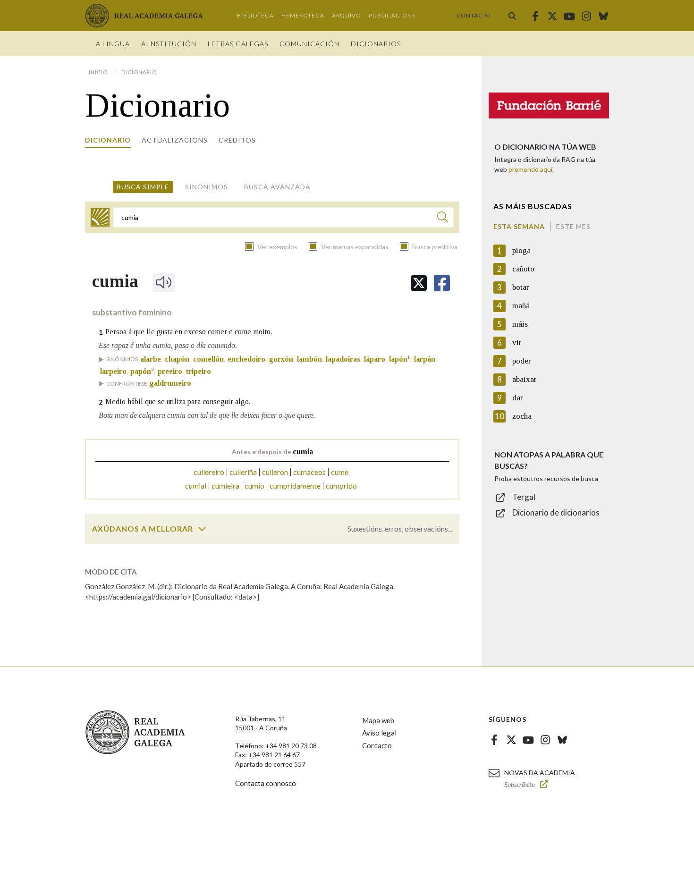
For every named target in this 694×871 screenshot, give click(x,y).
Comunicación (309, 44)
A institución (168, 44)
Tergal (523, 497)
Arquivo (346, 15)
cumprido (341, 485)
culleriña (243, 471)
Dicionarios (376, 44)
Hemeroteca (302, 15)
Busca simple (143, 187)
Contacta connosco (265, 783)
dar (517, 397)
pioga (521, 250)
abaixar (524, 379)
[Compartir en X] (419, 283)
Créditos (237, 140)
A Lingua (113, 44)
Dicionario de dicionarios (556, 512)
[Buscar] (512, 16)
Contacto (474, 15)
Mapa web (378, 720)
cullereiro (209, 471)
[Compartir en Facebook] (442, 283)
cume (339, 471)
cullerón (275, 471)
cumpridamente (295, 485)
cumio (254, 485)
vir (517, 342)
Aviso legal (379, 732)
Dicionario (108, 140)
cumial (195, 485)
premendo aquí (530, 169)
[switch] (202, 528)
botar (520, 287)
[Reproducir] (163, 282)
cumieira (225, 485)
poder (521, 360)
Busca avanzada (277, 187)
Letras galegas (238, 44)
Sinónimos (206, 187)
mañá (521, 305)
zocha (522, 416)
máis (520, 324)
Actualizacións (175, 140)
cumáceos (309, 471)
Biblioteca (255, 15)
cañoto (523, 268)
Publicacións (392, 15)
